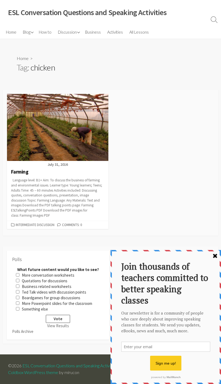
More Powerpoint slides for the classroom (57, 303)
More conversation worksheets (48, 275)
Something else (35, 309)
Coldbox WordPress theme (33, 372)
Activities (115, 32)
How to (45, 32)
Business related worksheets (46, 286)
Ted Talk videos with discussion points (54, 292)
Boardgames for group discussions (51, 297)
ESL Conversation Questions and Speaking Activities (69, 365)
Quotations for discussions (44, 280)
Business (93, 32)
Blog (26, 32)
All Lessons (139, 32)
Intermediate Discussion (35, 225)
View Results (58, 325)
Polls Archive (22, 331)
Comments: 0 (72, 225)
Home (11, 32)
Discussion (67, 32)
